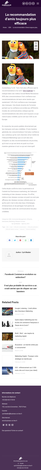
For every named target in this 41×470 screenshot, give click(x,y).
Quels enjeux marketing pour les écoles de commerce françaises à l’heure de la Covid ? (27, 322)
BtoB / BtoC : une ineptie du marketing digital (24, 334)
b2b (7, 227)
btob (11, 227)
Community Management (19, 219)
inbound (22, 229)
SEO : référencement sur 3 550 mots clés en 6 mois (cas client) (26, 369)
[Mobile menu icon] (38, 3)
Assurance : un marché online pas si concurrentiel (26, 346)
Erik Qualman (28, 91)
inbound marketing (30, 229)
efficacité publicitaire (33, 227)
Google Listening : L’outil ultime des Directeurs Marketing (26, 309)
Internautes (5, 221)
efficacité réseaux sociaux (12, 229)
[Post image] (7, 311)
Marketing (12, 221)
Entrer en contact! (17, 430)
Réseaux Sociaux (20, 221)
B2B (10, 219)
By (16, 223)
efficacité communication (20, 227)
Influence (29, 219)
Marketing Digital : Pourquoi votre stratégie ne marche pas (26, 357)
